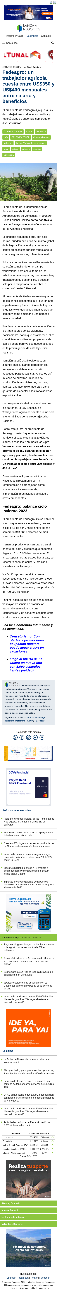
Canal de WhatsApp (35, 717)
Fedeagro (46, 215)
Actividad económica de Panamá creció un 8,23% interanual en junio (27, 1124)
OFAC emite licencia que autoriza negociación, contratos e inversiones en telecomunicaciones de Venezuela (29, 1097)
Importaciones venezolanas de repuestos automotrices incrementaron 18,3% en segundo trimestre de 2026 (29, 884)
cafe (6, 137)
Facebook (39, 721)
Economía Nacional (13, 131)
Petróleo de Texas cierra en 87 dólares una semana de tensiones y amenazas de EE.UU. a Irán (29, 1084)
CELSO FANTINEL (20, 137)
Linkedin (12, 1277)
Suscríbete (32, 36)
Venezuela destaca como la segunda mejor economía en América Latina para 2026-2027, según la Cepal (28, 857)
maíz (6, 149)
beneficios (41, 131)
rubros (15, 149)
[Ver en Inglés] (51, 2)
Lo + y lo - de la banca (13, 1217)
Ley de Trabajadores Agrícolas (30, 143)
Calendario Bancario (12, 1224)
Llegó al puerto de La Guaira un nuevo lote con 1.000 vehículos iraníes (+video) (26, 664)
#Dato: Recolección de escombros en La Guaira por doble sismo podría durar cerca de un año (28, 985)
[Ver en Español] (54, 2)
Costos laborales (41, 137)
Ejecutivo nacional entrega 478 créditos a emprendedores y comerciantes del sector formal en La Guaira (26, 871)
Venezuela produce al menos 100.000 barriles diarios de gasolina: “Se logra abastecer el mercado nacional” (28, 999)
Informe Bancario (10, 1210)
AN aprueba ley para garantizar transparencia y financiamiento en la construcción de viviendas (29, 1071)
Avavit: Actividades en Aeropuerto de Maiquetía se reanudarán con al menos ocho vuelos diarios (29, 961)
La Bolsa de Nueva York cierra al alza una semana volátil (26, 1061)
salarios (26, 149)
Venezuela (9, 155)
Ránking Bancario (11, 1203)
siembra (37, 149)
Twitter (29, 721)
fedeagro (8, 143)
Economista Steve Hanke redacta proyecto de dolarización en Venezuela (28, 834)
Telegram (9, 721)
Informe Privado (14, 36)
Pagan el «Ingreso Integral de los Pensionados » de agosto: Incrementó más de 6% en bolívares (29, 821)
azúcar (29, 131)
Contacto (46, 36)
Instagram (20, 721)
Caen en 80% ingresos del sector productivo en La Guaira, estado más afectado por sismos (29, 845)
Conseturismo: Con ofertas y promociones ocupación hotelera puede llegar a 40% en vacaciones (27, 644)
